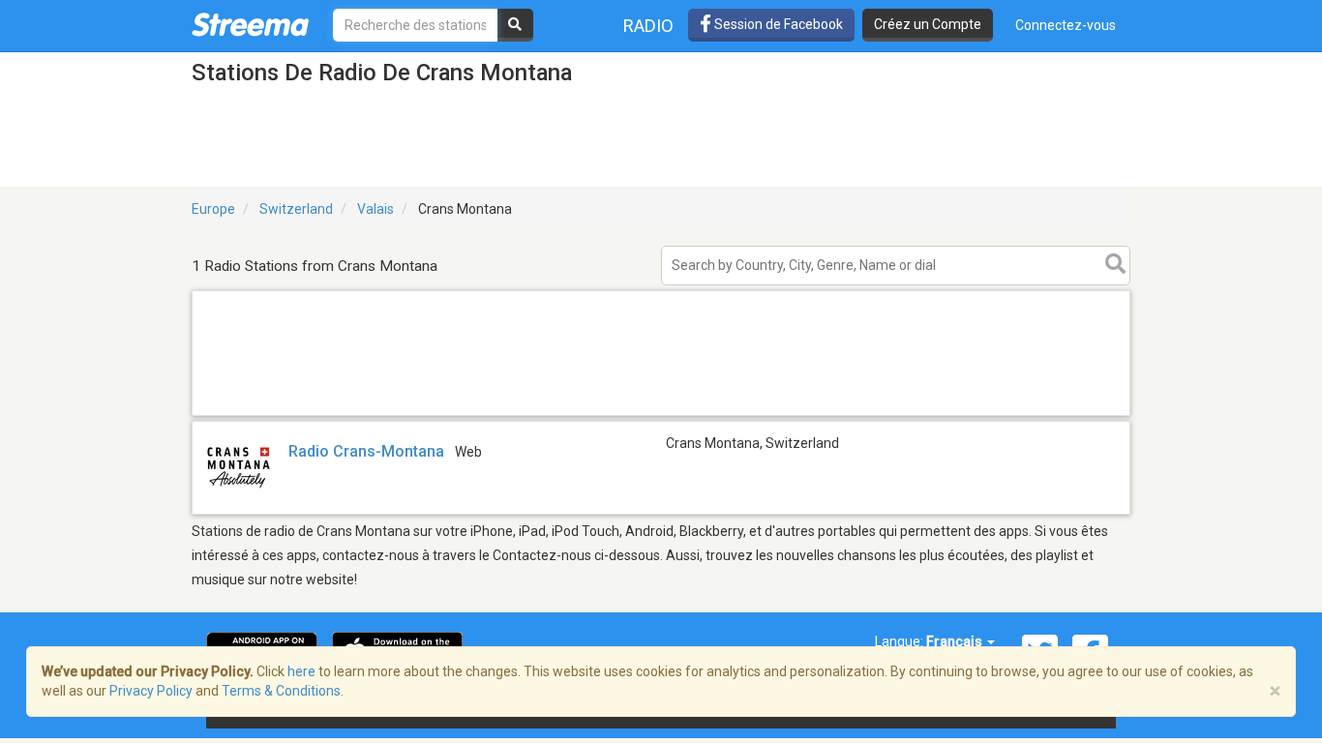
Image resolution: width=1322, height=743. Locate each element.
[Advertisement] (661, 414)
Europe (213, 209)
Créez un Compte (927, 24)
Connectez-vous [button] (1065, 25)
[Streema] (250, 24)
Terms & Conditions (281, 690)
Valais (375, 209)
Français (955, 641)
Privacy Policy (151, 690)
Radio (648, 25)
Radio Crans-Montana (366, 451)
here (301, 671)
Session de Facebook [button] (777, 24)
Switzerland (296, 209)
